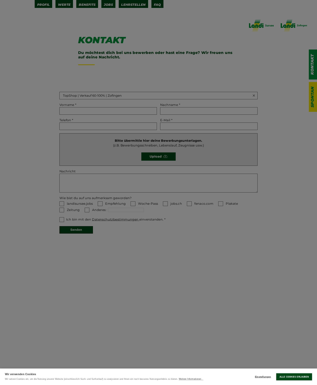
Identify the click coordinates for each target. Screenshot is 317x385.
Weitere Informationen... (191, 379)
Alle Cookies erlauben (294, 377)
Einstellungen (263, 377)
